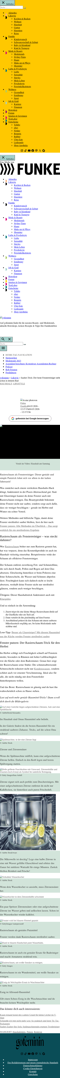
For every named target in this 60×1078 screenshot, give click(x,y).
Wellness (12, 89)
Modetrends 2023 (13, 360)
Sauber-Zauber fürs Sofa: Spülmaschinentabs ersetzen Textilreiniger (30, 1027)
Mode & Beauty (15, 51)
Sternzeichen (11, 357)
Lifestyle (12, 15)
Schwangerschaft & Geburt (26, 42)
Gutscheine (13, 121)
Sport (16, 98)
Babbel (17, 136)
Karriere (17, 104)
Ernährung (18, 95)
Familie (11, 36)
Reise (16, 33)
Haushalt (18, 24)
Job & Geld (13, 101)
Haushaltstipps (19, 1031)
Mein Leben (19, 80)
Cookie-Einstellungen (32, 1068)
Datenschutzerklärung (32, 1065)
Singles (17, 77)
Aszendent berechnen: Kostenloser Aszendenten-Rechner (31, 363)
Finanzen (18, 107)
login (1, 331)
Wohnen (17, 21)
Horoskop (12, 109)
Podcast (9, 366)
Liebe (16, 71)
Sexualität (18, 74)
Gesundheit (19, 92)
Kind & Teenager (21, 48)
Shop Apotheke (21, 145)
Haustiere (18, 30)
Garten (17, 27)
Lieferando (18, 142)
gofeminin (4, 377)
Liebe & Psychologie (17, 68)
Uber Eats (18, 139)
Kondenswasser (42, 668)
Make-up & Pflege (22, 62)
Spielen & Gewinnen (17, 115)
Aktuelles (12, 12)
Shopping (18, 65)
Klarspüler (5, 599)
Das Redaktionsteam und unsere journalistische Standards (33, 1062)
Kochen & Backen (22, 18)
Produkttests (11, 372)
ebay (16, 127)
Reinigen (38, 1031)
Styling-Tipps (20, 56)
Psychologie (19, 83)
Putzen (30, 1031)
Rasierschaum (12, 546)
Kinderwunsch (20, 39)
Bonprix (17, 133)
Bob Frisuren (11, 369)
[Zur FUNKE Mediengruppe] (30, 173)
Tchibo (17, 124)
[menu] (3, 348)
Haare (16, 59)
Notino (17, 130)
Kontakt (32, 1071)
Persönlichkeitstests (22, 86)
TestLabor (12, 118)
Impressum (33, 1059)
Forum (11, 112)
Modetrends (19, 53)
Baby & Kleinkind (22, 45)
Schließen (10, 4)
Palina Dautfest (24, 404)
